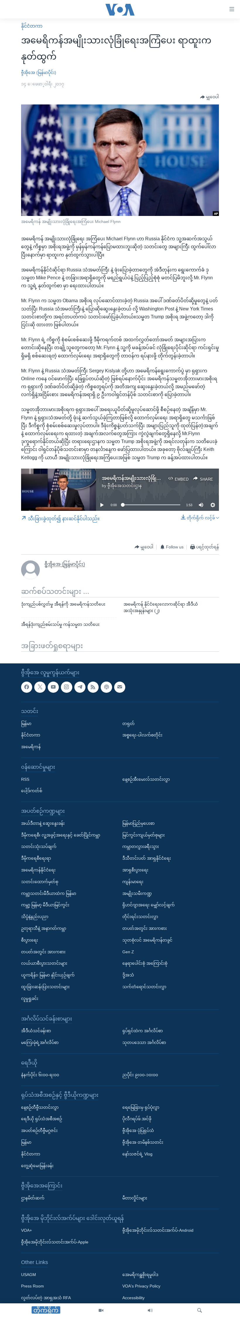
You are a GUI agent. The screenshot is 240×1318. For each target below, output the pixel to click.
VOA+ (26, 1230)
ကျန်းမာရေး (132, 881)
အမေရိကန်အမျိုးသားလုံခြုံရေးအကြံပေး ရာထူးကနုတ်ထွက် (161, 478)
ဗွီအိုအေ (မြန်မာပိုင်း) (38, 72)
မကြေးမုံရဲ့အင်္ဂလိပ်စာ (40, 1042)
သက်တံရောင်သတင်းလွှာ (144, 986)
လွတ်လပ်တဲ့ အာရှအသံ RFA (46, 1297)
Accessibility (133, 1297)
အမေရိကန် (31, 746)
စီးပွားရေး (29, 939)
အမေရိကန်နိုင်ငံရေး (38, 869)
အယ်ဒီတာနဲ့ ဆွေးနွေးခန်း (43, 823)
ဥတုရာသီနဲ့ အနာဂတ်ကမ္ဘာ (43, 928)
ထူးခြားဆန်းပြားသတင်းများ (45, 986)
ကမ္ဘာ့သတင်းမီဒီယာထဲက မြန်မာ (48, 893)
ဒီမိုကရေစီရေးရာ (36, 858)
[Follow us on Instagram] (66, 686)
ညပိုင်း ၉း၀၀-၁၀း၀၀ (140, 1074)
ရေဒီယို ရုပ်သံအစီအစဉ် (41, 1118)
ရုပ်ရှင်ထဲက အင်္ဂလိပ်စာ (142, 1030)
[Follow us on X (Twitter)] (39, 686)
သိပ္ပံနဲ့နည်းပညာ (34, 916)
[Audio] (150, 1310)
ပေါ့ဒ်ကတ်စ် (31, 790)
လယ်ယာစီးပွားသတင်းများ (44, 963)
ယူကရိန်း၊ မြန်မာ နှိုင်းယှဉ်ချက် (48, 975)
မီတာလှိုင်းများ (134, 1198)
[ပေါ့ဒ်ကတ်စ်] (106, 686)
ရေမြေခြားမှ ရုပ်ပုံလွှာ (140, 1107)
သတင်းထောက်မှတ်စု (39, 881)
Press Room (32, 1286)
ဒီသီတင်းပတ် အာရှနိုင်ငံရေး (146, 858)
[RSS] (93, 686)
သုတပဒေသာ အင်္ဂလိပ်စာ (144, 1042)
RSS (25, 779)
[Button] (209, 97)
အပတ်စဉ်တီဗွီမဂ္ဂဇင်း (39, 1130)
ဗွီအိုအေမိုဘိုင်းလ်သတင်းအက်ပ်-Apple (54, 1242)
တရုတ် (128, 723)
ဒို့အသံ (128, 975)
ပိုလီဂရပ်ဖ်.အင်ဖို (136, 1118)
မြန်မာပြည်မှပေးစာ (138, 823)
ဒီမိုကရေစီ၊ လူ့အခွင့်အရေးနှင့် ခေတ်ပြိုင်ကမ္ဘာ (60, 834)
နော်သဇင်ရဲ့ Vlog (137, 1153)
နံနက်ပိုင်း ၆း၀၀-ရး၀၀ (40, 1074)
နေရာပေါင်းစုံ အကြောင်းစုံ (144, 963)
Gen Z (128, 951)
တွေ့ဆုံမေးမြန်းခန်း (37, 1165)
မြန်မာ (26, 723)
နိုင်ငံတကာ (31, 25)
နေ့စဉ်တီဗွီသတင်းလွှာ (40, 1107)
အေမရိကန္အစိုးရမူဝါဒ (140, 1274)
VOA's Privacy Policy (141, 1286)
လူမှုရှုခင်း (29, 998)
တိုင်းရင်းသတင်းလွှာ (140, 916)
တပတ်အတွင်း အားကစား (43, 951)
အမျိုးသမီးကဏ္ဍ (137, 893)
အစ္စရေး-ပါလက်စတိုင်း (142, 735)
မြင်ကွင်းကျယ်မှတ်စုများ (143, 834)
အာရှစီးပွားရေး (135, 869)
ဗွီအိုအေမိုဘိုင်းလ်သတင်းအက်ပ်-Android (157, 1230)
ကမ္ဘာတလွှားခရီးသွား (140, 846)
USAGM (28, 1274)
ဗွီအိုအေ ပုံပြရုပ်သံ (138, 1130)
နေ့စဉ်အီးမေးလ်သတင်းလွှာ (146, 779)
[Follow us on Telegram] (79, 686)
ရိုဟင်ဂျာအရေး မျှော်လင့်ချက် (148, 905)
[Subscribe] (119, 686)
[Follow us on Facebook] (26, 686)
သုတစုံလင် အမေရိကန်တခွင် (147, 939)
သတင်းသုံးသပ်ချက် (38, 846)
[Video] (101, 1310)
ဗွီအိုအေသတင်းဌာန (124, 485)
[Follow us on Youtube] (53, 686)
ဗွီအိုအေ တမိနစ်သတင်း (142, 1142)
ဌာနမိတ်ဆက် (32, 1198)
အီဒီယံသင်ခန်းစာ (36, 1030)
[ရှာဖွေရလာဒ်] (199, 1310)
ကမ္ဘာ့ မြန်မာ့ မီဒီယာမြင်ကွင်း (45, 905)
